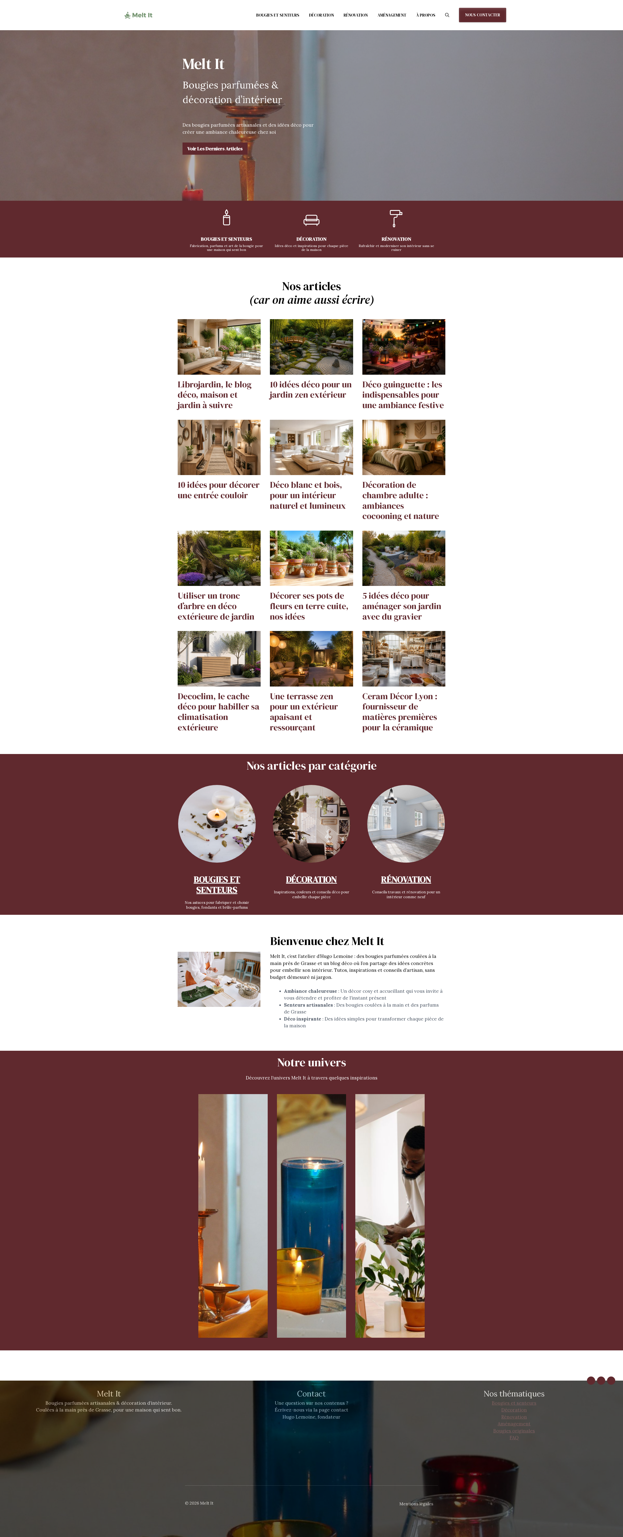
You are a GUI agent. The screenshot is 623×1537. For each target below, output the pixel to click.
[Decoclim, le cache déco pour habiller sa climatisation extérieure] (219, 683)
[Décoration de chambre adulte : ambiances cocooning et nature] (403, 472)
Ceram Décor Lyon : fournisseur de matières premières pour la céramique (399, 711)
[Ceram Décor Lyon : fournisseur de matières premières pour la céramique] (403, 683)
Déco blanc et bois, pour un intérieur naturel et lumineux (308, 495)
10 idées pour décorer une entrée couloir (219, 490)
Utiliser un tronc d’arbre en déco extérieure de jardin (216, 606)
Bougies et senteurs (277, 15)
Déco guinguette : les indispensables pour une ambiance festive (403, 394)
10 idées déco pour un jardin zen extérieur (311, 389)
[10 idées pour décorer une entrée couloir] (219, 472)
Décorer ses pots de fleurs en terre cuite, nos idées (309, 606)
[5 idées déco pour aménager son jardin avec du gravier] (403, 582)
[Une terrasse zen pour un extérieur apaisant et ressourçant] (311, 683)
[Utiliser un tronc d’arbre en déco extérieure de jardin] (219, 582)
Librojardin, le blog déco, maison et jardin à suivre (215, 394)
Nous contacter (482, 15)
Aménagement (391, 15)
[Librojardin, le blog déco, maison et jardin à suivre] (219, 371)
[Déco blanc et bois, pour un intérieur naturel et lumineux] (311, 472)
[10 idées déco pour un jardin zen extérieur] (311, 371)
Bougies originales (514, 1431)
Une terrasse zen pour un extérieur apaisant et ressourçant (304, 711)
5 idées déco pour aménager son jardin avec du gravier (401, 606)
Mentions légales (416, 1504)
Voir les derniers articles (215, 148)
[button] (447, 15)
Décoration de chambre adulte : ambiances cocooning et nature (400, 500)
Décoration (321, 15)
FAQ (514, 1438)
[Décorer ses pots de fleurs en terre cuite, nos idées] (311, 582)
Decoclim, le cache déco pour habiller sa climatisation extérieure (218, 711)
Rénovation (356, 15)
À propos (425, 15)
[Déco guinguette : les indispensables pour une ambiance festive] (403, 371)
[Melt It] (138, 15)
